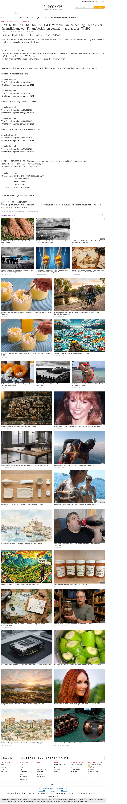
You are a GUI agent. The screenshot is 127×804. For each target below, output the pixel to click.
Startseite (16, 18)
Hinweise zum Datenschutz (57, 793)
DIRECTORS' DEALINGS (37, 15)
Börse (22, 18)
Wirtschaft (22, 766)
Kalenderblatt (23, 779)
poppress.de (74, 771)
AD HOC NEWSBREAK (60, 764)
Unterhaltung (23, 776)
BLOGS (83, 1)
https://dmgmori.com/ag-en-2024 (19, 96)
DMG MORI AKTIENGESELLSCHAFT (10, 21)
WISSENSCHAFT (52, 13)
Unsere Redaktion (81, 793)
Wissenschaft (23, 771)
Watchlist (56, 766)
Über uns (71, 793)
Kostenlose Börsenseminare (75, 766)
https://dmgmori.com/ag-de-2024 (19, 85)
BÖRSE (16, 13)
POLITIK (29, 13)
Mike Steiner (93, 793)
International (23, 778)
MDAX (3, 766)
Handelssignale (41, 771)
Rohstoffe (39, 768)
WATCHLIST (102, 1)
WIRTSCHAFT (22, 13)
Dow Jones (4, 771)
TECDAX (3, 768)
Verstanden (81, 801)
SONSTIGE (82, 13)
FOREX (38, 766)
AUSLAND (60, 13)
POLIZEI (66, 13)
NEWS (3, 13)
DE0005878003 (25, 21)
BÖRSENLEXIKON (90, 1)
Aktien (38, 773)
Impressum (27, 793)
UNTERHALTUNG (42, 13)
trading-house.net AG (77, 764)
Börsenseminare (41, 778)
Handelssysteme (41, 769)
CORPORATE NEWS (27, 15)
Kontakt (56, 771)
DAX (2, 764)
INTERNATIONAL (73, 13)
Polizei (21, 774)
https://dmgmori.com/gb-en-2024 (19, 124)
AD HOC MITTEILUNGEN (6, 15)
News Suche (98, 7)
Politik (21, 768)
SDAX (2, 769)
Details (75, 801)
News (12, 793)
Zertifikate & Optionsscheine (41, 775)
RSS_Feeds (57, 769)
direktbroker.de (75, 769)
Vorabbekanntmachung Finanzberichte (35, 18)
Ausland (22, 773)
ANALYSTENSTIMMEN (17, 15)
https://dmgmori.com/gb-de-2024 (19, 112)
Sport (21, 769)
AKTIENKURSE (9, 13)
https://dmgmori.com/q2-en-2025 (19, 151)
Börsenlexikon (8, 758)
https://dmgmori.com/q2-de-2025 (19, 140)
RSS (97, 1)
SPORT (34, 13)
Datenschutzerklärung (40, 793)
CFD (38, 764)
